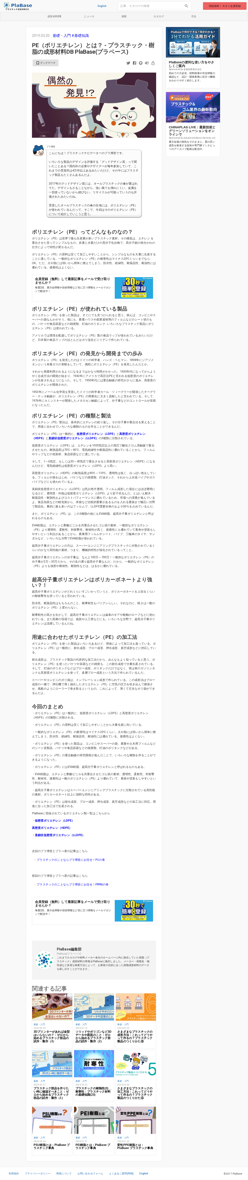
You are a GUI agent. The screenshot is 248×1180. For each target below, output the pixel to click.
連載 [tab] (124, 16)
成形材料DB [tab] (54, 16)
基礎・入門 (62, 35)
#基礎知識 (80, 35)
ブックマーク (46, 63)
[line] (141, 63)
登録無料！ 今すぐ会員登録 (225, 6)
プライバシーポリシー (38, 1173)
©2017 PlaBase (233, 1173)
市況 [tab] (193, 16)
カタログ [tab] (159, 16)
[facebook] (134, 63)
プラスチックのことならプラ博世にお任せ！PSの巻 (72, 859)
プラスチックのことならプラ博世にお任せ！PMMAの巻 (73, 884)
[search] (186, 6)
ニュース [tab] (89, 16)
